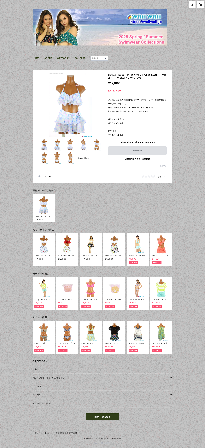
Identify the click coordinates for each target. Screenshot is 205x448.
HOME (36, 58)
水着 (35, 369)
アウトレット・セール (41, 403)
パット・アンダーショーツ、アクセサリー (49, 378)
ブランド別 (37, 386)
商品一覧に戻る (102, 416)
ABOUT (48, 58)
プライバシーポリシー (43, 433)
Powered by (99, 443)
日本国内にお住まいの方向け (137, 159)
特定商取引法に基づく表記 (66, 433)
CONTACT (80, 58)
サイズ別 (36, 395)
